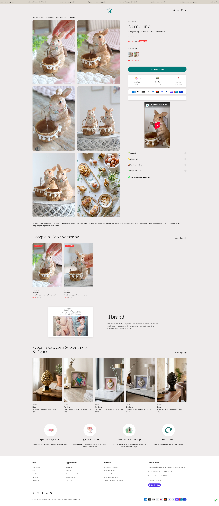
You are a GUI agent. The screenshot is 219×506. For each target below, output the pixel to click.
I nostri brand (36, 474)
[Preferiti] (182, 10)
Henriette (35, 404)
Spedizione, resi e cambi (111, 467)
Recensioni (69, 470)
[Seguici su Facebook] (34, 493)
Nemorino (36, 292)
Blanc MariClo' (132, 21)
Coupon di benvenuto (72, 474)
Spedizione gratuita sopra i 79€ (35, 2)
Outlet (34, 470)
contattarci (181, 467)
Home (34, 17)
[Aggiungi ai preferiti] (185, 41)
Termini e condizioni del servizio (113, 480)
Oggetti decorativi (49, 17)
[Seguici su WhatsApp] (51, 493)
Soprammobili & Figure (62, 17)
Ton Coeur (67, 407)
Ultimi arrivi (36, 467)
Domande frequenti (71, 477)
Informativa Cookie (109, 474)
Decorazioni (40, 17)
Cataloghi (35, 477)
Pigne (34, 407)
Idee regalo (36, 480)
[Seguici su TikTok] (42, 493)
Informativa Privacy (110, 470)
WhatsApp (146, 177)
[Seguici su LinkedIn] (47, 493)
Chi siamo (69, 467)
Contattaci (69, 480)
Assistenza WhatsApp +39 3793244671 (96, 2)
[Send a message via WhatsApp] (216, 500)
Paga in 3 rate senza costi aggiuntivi (64, 2)
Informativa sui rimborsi (111, 477)
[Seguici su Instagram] (38, 493)
